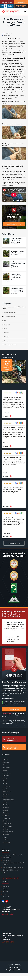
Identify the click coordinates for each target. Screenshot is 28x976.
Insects (4, 320)
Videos (5, 889)
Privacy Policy (10, 970)
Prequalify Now (14, 709)
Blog (4, 894)
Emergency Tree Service (9, 312)
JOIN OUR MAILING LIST (10, 878)
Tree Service (5, 341)
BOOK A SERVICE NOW (14, 224)
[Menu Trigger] (25, 11)
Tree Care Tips (6, 324)
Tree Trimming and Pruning (9, 345)
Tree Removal (5, 336)
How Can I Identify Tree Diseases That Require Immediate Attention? (17, 290)
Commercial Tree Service (11, 870)
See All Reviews (13, 543)
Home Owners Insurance (9, 316)
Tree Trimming (7, 860)
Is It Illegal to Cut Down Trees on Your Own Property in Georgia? (17, 240)
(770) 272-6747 (8, 914)
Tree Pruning (7, 35)
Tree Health (5, 328)
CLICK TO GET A (7, 1)
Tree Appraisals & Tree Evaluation (13, 867)
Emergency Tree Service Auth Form (21, 6)
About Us (6, 886)
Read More (6, 416)
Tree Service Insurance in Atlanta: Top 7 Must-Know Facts (18, 263)
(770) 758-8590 (14, 217)
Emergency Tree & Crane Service (13, 855)
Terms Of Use (18, 970)
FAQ (4, 872)
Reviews (5, 891)
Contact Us (6, 897)
